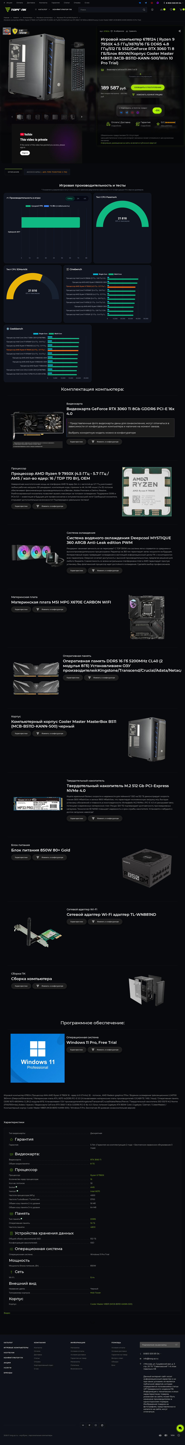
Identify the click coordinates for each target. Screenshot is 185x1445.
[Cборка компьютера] (147, 989)
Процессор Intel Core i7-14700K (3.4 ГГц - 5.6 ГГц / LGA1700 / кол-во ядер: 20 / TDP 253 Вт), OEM (86, 298)
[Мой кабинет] (152, 9)
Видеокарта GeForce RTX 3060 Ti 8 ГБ (122, 69)
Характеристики (76, 442)
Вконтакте (83, 1425)
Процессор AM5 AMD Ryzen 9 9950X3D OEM (30, 362)
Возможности (76, 1369)
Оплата (37, 1351)
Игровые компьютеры (16, 1348)
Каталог (8, 1343)
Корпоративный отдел (43, 1365)
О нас (36, 1369)
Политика (75, 1365)
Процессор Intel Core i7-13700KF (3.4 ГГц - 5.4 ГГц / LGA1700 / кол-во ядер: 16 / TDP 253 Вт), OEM (26, 354)
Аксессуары (47, 172)
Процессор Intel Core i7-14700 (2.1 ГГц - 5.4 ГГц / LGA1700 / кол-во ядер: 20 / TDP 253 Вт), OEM (86, 302)
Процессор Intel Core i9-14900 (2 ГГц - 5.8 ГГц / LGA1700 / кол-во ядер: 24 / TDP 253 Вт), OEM (86, 310)
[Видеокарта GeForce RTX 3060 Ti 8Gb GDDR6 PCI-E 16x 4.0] (38, 427)
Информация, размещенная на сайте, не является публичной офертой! (128, 143)
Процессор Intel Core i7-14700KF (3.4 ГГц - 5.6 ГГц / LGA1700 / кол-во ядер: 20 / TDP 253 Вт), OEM (86, 290)
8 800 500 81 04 (173, 3)
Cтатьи (37, 1358)
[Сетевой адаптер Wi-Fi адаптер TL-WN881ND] (38, 932)
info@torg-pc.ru (150, 1358)
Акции (7, 1363)
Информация (78, 1343)
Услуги (7, 1368)
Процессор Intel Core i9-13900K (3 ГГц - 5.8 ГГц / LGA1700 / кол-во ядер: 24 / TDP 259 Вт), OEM (86, 278)
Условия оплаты (77, 1351)
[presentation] (11, 116)
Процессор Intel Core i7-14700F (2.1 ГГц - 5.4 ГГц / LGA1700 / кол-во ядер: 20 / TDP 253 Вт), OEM (86, 314)
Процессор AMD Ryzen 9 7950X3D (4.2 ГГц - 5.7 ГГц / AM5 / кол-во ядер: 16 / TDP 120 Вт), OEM (86, 294)
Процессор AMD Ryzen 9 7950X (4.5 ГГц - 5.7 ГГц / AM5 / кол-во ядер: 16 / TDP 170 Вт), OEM (86, 286)
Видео (7, 1313)
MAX (102, 1425)
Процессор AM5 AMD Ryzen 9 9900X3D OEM (89, 282)
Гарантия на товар (78, 1358)
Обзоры (115, 1362)
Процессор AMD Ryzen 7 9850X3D (33, 366)
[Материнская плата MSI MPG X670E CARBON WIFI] (147, 617)
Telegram (89, 1425)
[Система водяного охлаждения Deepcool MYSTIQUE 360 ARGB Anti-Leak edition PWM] (38, 556)
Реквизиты (75, 1362)
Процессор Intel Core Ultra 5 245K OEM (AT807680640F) (26, 370)
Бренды (8, 1373)
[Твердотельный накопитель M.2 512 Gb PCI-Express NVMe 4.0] (38, 804)
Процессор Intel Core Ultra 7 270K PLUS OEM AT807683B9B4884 (26, 374)
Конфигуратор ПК (13, 1358)
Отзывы (37, 1362)
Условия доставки (78, 1355)
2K (78, 198)
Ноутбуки (9, 1353)
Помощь (116, 1343)
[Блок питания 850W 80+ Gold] (147, 868)
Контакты (38, 1348)
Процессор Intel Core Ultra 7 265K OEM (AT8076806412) (26, 338)
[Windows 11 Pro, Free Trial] (38, 1058)
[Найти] (144, 9)
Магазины (75, 1348)
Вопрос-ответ (117, 1358)
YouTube (95, 1425)
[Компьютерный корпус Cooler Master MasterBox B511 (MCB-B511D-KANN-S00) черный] (147, 739)
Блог (113, 1365)
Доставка (38, 1355)
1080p (69, 198)
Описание (13, 172)
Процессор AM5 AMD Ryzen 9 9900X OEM (90, 306)
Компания (40, 1343)
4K (85, 198)
